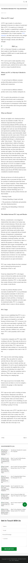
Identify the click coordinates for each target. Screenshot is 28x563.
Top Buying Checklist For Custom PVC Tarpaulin (18, 450)
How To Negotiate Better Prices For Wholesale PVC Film (18, 477)
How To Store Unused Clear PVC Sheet (18, 503)
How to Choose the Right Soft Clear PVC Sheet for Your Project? (19, 495)
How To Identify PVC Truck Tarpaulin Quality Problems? (17, 486)
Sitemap (17, 560)
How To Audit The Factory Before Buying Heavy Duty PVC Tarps (18, 467)
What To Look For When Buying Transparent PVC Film (18, 459)
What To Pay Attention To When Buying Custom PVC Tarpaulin (18, 510)
